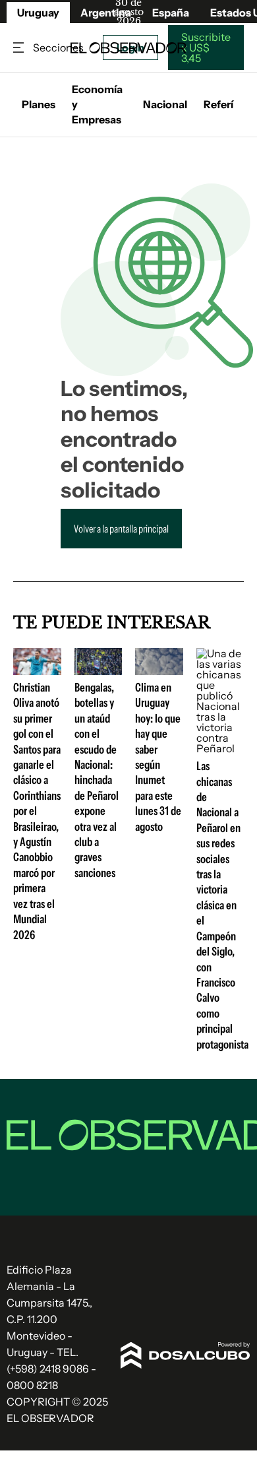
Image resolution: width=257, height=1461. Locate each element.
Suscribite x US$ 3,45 (206, 47)
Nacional (165, 104)
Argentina (105, 12)
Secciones (19, 47)
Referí (218, 104)
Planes (38, 104)
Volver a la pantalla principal (121, 528)
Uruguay (38, 12)
